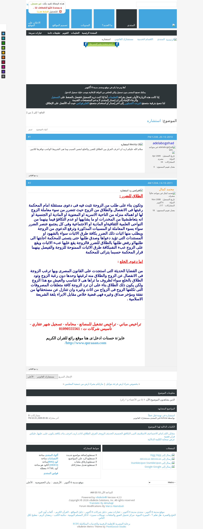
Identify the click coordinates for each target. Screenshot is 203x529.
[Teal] (3, 38)
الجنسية (119, 433)
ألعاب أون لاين (46, 511)
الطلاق (87, 433)
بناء (63, 433)
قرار (173, 436)
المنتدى (161, 39)
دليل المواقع (77, 511)
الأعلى (30, 376)
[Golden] (3, 52)
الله (166, 433)
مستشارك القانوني (124, 39)
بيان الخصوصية (42, 482)
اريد (75, 433)
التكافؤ (127, 433)
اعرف (69, 433)
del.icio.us (145, 458)
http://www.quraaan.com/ (85, 343)
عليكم (33, 433)
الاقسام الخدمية (145, 39)
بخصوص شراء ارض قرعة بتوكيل (122, 383)
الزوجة (102, 433)
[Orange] (3, 57)
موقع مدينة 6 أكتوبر (73, 482)
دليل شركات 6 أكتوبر (95, 511)
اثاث (80, 433)
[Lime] (3, 48)
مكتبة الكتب (60, 514)
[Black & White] (3, 76)
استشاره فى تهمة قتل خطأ (161, 415)
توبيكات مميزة (97, 514)
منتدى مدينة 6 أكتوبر (133, 511)
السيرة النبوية (143, 514)
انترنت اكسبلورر (132, 103)
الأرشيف (57, 482)
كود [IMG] (53, 461)
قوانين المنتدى (51, 473)
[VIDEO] (53, 464)
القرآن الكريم (62, 511)
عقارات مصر (114, 511)
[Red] (3, 62)
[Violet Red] (3, 67)
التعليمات (75, 32)
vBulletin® (101, 497)
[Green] (3, 43)
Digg (152, 455)
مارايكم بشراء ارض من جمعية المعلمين (84, 383)
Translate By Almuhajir (101, 503)
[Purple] (3, 72)
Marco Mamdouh (115, 506)
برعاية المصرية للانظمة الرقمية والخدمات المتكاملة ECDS (101, 523)
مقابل (172, 433)
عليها (39, 433)
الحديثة (110, 433)
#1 (29, 136)
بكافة (57, 433)
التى (134, 433)
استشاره (154, 120)
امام (161, 433)
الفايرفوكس (82, 103)
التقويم (65, 32)
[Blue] (3, 33)
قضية (166, 436)
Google (149, 466)
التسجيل (55, 97)
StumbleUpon (138, 462)
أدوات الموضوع (41, 129)
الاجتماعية (153, 433)
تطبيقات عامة (54, 32)
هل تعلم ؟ (156, 514)
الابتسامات (52, 458)
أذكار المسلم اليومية (78, 514)
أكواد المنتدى (51, 455)
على (45, 433)
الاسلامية (142, 433)
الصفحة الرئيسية (89, 32)
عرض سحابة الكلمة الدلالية (161, 439)
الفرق (95, 433)
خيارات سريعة (35, 32)
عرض (30, 129)
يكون (51, 433)
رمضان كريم (45, 514)
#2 (29, 182)
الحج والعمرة (169, 514)
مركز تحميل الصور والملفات (120, 514)
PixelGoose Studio (116, 526)
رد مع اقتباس (33, 175)
